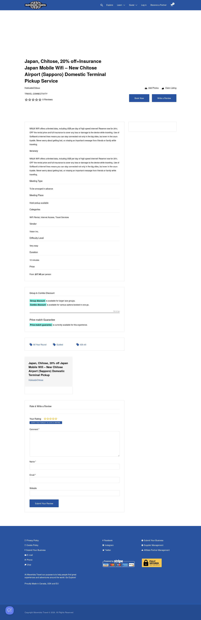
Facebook (108, 540)
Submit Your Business (36, 550)
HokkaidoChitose (32, 87)
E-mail (30, 554)
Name (33, 461)
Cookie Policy (32, 545)
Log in (144, 4)
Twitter (108, 550)
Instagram (109, 545)
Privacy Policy (33, 540)
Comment (34, 429)
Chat (29, 564)
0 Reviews (47, 99)
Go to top (116, 311)
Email (33, 474)
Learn (119, 4)
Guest (131, 4)
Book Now (139, 98)
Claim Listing (170, 87)
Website (33, 488)
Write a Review (164, 98)
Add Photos (153, 87)
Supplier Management (153, 545)
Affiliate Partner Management (157, 550)
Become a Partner (159, 4)
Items (172, 5)
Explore (109, 4)
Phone (29, 559)
